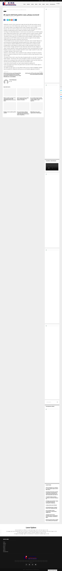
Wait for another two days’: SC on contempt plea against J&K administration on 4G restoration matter (10, 99)
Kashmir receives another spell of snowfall (10, 112)
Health (43, 4)
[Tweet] (7, 20)
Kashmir (28, 4)
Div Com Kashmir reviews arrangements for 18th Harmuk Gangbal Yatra (51, 511)
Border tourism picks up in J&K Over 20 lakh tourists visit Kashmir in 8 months (23, 98)
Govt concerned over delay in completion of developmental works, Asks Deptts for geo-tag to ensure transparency (23, 113)
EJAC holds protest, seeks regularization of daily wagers (35, 112)
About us (52, 0)
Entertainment (52, 4)
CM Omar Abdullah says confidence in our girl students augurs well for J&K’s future (52, 488)
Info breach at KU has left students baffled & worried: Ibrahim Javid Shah (34, 74)
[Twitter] (29, 565)
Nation (36, 4)
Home (24, 4)
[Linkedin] (32, 565)
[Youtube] (36, 565)
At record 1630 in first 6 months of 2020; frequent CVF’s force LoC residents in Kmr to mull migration (36, 99)
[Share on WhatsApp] (10, 20)
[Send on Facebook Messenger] (14, 20)
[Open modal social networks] (16, 20)
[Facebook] (26, 565)
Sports (47, 4)
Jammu (32, 4)
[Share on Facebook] (4, 20)
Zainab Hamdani (7, 16)
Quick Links (60, 0)
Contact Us (55, 0)
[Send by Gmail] (12, 20)
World (40, 4)
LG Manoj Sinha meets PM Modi (51, 505)
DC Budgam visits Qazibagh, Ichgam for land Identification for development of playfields (52, 502)
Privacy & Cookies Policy (52, 570)
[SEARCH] (57, 402)
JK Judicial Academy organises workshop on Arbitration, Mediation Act (52, 497)
